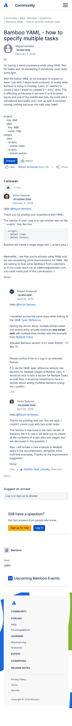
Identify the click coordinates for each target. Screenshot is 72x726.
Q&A (22, 18)
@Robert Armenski (27, 414)
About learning (18, 642)
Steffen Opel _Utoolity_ (37, 469)
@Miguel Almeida (20, 208)
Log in (9, 495)
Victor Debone (21, 195)
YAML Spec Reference (27, 320)
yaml (7, 565)
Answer (10, 160)
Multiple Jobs (24, 337)
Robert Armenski (28, 166)
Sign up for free (19, 527)
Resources (16, 647)
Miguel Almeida (25, 46)
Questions (45, 18)
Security (15, 690)
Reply (7, 475)
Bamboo (32, 18)
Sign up (20, 495)
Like (12, 391)
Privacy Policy (18, 679)
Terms (14, 685)
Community (25, 5)
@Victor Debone (26, 304)
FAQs (13, 624)
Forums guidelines (20, 629)
